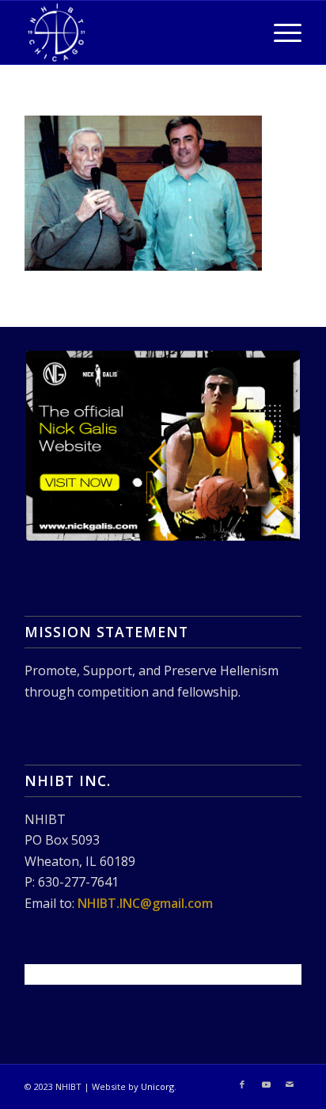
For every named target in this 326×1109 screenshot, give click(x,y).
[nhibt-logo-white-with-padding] (135, 32)
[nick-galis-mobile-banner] (163, 446)
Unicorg (157, 1086)
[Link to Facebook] (242, 1084)
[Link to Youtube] (266, 1084)
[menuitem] (279, 32)
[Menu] (279, 32)
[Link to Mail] (289, 1084)
